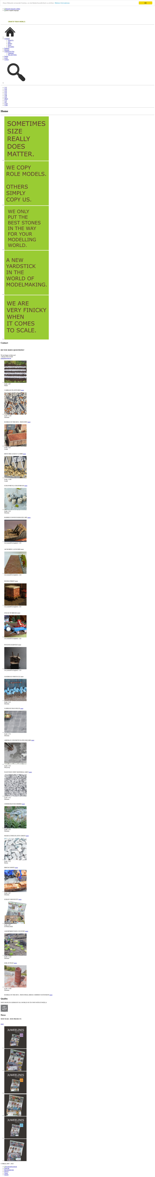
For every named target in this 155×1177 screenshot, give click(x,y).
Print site (6, 1168)
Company (7, 38)
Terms (6, 1173)
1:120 (6, 103)
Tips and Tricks (12, 55)
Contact (6, 59)
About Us (10, 40)
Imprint (6, 1174)
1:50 (5, 97)
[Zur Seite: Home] (10, 37)
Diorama (6, 50)
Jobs (9, 42)
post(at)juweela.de (6, 358)
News (9, 45)
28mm (6, 98)
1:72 (5, 100)
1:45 (5, 94)
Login (6, 58)
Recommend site (9, 1170)
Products (6, 48)
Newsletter (11, 46)
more (22, 390)
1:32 (5, 90)
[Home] (13, 23)
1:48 (5, 95)
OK (145, 3)
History (10, 43)
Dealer (6, 56)
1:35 (5, 92)
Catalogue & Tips (9, 51)
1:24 (5, 89)
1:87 (5, 102)
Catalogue (11, 53)
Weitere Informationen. (62, 3)
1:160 (6, 105)
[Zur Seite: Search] (15, 83)
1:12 (5, 87)
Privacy (6, 1171)
